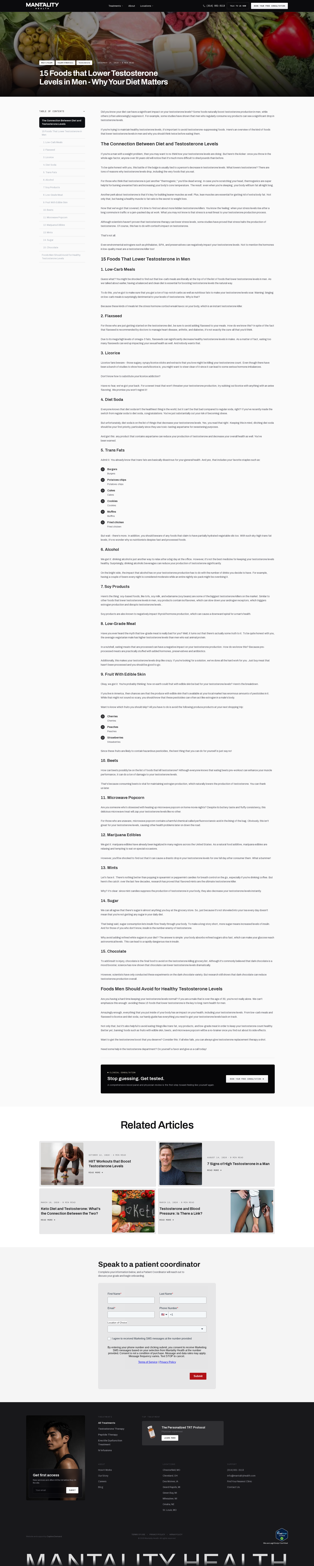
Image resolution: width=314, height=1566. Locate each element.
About (131, 6)
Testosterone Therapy (111, 1428)
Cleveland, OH (170, 1476)
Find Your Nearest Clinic (239, 1481)
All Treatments (106, 1423)
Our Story (103, 1476)
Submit (72, 1490)
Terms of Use (138, 1534)
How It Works (105, 1470)
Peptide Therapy (108, 1434)
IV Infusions (105, 1450)
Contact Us (233, 1487)
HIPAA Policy (175, 1534)
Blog (100, 1487)
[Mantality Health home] (42, 6)
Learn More (170, 1438)
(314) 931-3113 (216, 5)
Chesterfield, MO (171, 1470)
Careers (102, 1481)
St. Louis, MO (170, 1510)
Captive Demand (54, 1536)
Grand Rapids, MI (171, 1487)
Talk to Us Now (238, 6)
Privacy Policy (157, 1534)
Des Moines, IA (170, 1481)
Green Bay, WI (170, 1493)
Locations (145, 6)
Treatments (114, 6)
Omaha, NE (168, 1504)
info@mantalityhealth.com (241, 1476)
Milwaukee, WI (170, 1498)
